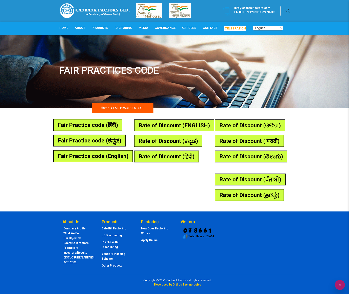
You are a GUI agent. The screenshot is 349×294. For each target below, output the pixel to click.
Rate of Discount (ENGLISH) (174, 125)
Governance (165, 28)
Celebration (235, 28)
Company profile (74, 228)
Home (63, 28)
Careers (189, 28)
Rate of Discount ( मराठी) (249, 141)
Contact (210, 28)
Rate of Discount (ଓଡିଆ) (250, 125)
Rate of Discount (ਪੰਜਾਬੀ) (250, 179)
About (80, 28)
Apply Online (149, 240)
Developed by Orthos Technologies (177, 284)
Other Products (112, 265)
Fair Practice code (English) (93, 156)
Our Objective (72, 238)
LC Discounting (112, 235)
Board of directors (76, 243)
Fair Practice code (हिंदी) (88, 125)
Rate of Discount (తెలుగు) (251, 156)
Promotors (70, 247)
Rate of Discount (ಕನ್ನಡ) (168, 141)
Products (100, 28)
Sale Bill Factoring (114, 228)
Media (143, 28)
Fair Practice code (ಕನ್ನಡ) (89, 140)
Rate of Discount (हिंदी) (166, 156)
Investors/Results (75, 252)
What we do (71, 233)
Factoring (123, 28)
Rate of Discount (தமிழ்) (249, 195)
